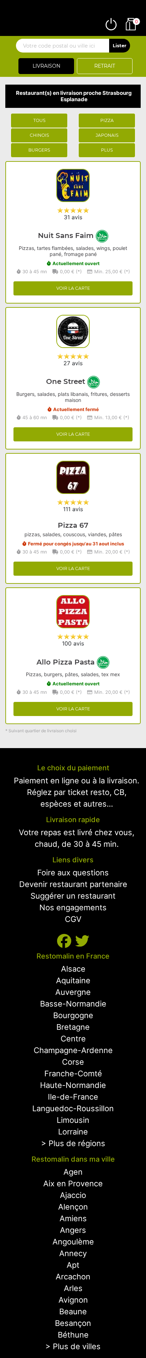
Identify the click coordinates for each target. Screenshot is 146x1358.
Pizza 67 (73, 525)
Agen (73, 1171)
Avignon (73, 1299)
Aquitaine (73, 980)
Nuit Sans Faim (67, 235)
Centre (73, 1038)
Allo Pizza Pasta (66, 662)
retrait (104, 66)
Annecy (73, 1253)
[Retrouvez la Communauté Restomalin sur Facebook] (66, 941)
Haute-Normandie (73, 1085)
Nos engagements (73, 907)
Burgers (39, 150)
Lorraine (73, 1131)
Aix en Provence (73, 1183)
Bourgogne (73, 1015)
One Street (66, 381)
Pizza (107, 120)
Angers (73, 1230)
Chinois (39, 135)
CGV (73, 919)
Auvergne (73, 992)
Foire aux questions (73, 872)
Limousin (73, 1120)
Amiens (73, 1218)
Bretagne (73, 1027)
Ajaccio (73, 1195)
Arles (73, 1288)
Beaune (73, 1311)
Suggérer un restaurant (73, 895)
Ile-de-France (73, 1096)
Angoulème (73, 1241)
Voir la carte (73, 288)
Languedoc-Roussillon (73, 1108)
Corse (73, 1061)
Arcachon (73, 1276)
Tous (39, 120)
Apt (73, 1265)
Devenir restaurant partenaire (73, 884)
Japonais (107, 135)
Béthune (73, 1334)
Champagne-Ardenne (73, 1050)
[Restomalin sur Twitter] (82, 941)
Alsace (73, 968)
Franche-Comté (73, 1073)
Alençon (73, 1206)
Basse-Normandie (73, 1003)
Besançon (73, 1323)
